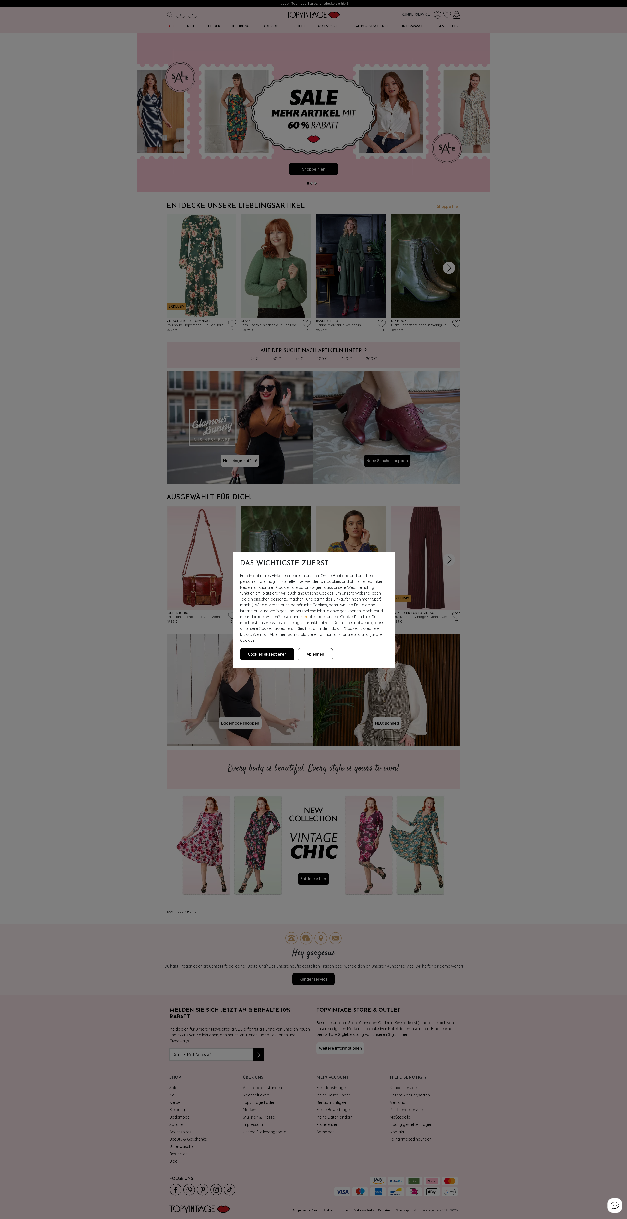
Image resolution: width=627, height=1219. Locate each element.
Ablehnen (315, 654)
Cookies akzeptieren (267, 654)
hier (304, 616)
